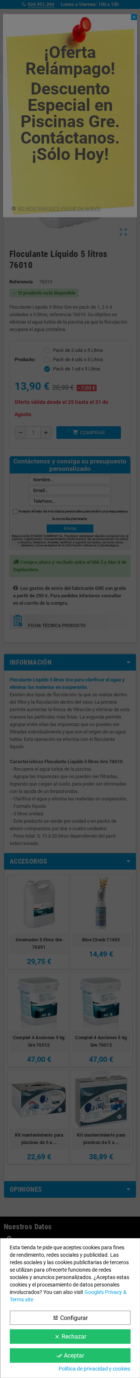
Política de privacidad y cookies (94, 1369)
